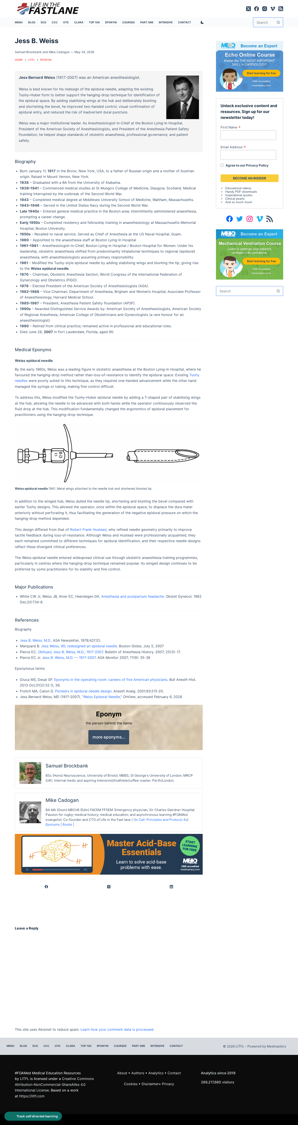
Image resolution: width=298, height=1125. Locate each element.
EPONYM (111, 22)
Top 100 (94, 22)
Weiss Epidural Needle (101, 697)
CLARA (78, 22)
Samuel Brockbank (28, 52)
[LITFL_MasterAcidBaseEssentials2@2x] (109, 854)
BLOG (31, 22)
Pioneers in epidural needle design (83, 691)
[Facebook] (256, 8)
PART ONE (146, 22)
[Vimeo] (272, 8)
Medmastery (276, 1046)
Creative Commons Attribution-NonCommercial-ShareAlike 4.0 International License (54, 1084)
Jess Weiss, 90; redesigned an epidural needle (79, 646)
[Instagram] (264, 8)
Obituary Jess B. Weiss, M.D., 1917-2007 (70, 652)
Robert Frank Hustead (88, 529)
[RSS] (280, 8)
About (122, 1073)
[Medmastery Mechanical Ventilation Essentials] (249, 254)
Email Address (233, 147)
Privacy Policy (257, 165)
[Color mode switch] (201, 22)
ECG (43, 22)
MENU (19, 22)
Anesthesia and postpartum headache (132, 596)
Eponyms (53, 824)
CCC (55, 22)
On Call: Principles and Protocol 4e (160, 820)
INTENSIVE (166, 22)
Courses (128, 22)
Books (67, 824)
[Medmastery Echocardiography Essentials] (249, 66)
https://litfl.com (32, 1096)
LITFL (24, 1078)
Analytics (155, 1073)
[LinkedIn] (171, 886)
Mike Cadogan (59, 52)
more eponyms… (108, 737)
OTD (66, 22)
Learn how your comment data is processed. (117, 1029)
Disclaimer (150, 1084)
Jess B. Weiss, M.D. (35, 640)
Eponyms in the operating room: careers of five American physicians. (111, 679)
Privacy (168, 1084)
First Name (231, 127)
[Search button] (278, 22)
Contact (184, 22)
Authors (137, 1073)
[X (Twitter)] (248, 8)
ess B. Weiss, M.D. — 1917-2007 (70, 657)
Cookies (131, 1084)
